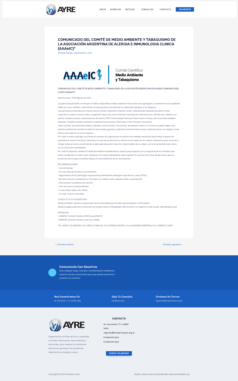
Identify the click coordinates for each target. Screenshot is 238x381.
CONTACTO (165, 9)
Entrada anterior (64, 244)
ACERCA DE (115, 9)
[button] (119, 353)
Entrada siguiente (173, 244)
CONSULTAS (147, 9)
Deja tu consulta (122, 296)
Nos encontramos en (67, 296)
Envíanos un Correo (167, 296)
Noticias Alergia (65, 53)
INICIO (103, 9)
